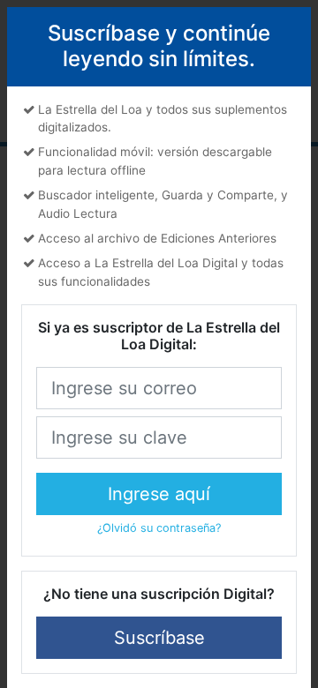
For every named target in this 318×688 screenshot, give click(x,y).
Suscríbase (159, 637)
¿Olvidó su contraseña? (159, 528)
